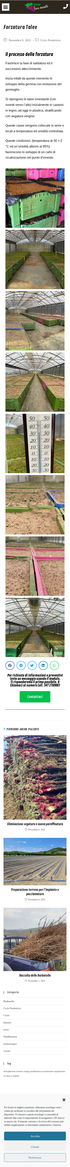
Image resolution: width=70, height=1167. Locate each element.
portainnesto (47, 1071)
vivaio (7, 1050)
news (6, 1029)
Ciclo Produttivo (50, 40)
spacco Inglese (12, 1076)
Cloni (7, 1015)
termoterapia (10, 1043)
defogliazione (10, 1071)
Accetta (35, 1136)
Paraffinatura (10, 1036)
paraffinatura (36, 1071)
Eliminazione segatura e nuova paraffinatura (35, 824)
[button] (64, 1100)
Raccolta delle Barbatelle (35, 976)
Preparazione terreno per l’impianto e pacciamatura (35, 892)
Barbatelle (9, 1001)
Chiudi (35, 1146)
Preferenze (35, 1157)
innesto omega (22, 1071)
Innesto (7, 1022)
